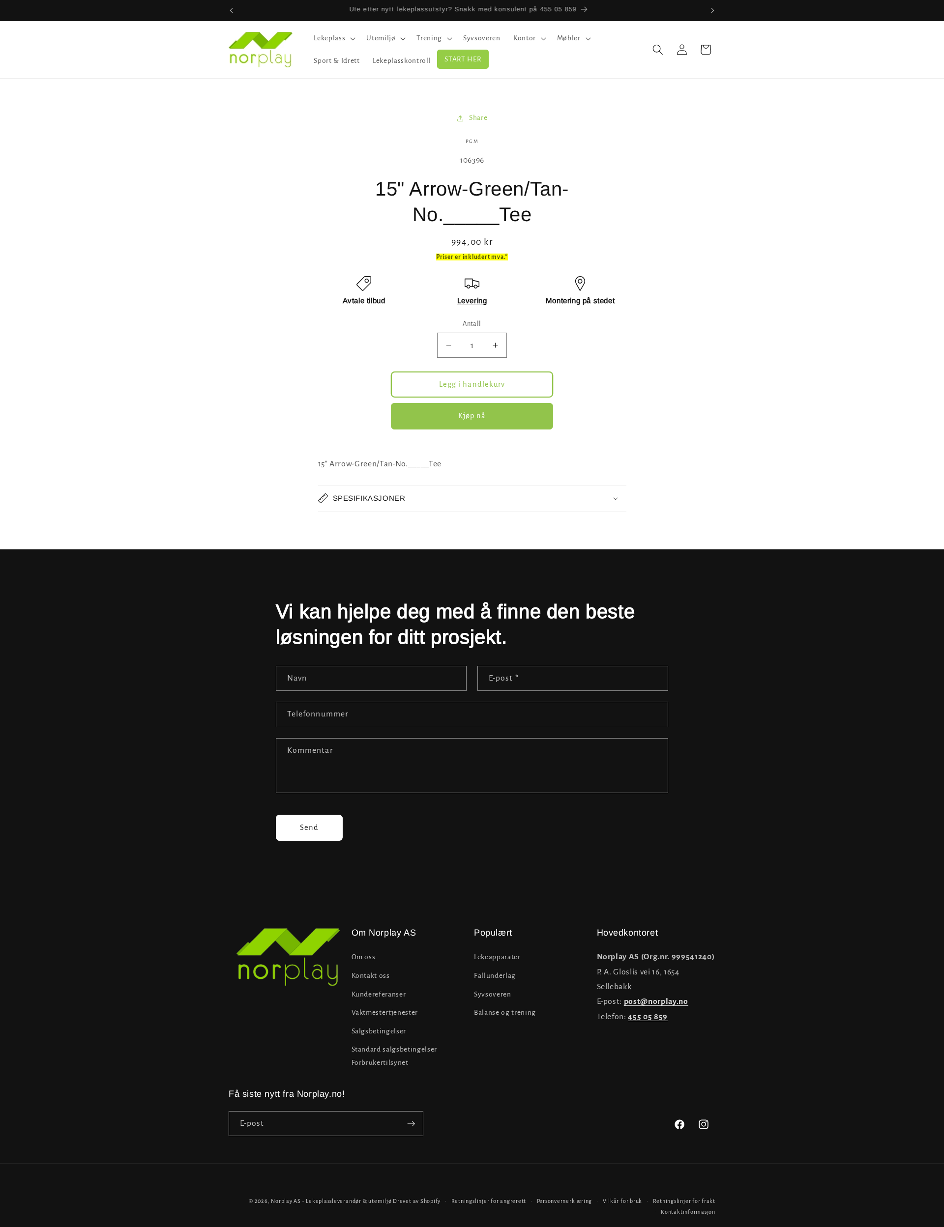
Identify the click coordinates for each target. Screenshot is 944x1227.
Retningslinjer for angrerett (489, 1201)
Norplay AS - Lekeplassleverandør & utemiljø (331, 1201)
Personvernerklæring (564, 1201)
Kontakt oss (371, 975)
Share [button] (478, 117)
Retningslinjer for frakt (684, 1201)
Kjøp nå (472, 416)
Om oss (364, 957)
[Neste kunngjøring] (713, 10)
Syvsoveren (492, 994)
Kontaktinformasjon (688, 1212)
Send (309, 827)
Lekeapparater (497, 957)
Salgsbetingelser (379, 1031)
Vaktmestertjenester (385, 1012)
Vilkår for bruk (623, 1201)
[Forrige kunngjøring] (231, 10)
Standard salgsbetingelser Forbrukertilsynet (395, 1056)
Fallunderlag (495, 975)
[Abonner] (411, 1124)
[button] (333, 38)
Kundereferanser (379, 994)
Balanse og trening (505, 1012)
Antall (472, 323)
